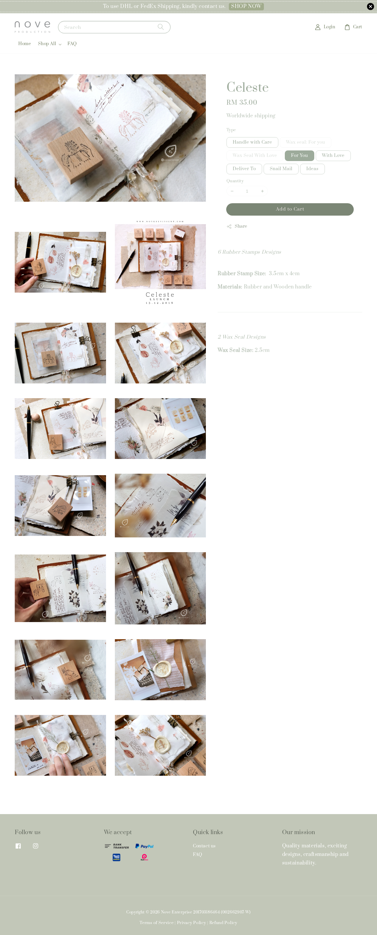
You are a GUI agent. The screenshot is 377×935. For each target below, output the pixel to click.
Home (24, 44)
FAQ (72, 44)
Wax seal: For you (305, 142)
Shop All (47, 44)
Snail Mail (281, 169)
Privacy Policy (191, 923)
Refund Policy (223, 923)
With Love (333, 155)
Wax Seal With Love (255, 155)
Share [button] (241, 226)
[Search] (160, 27)
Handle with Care (252, 142)
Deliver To (244, 169)
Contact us (204, 846)
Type (231, 130)
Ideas (312, 169)
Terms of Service (156, 923)
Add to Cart (290, 209)
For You (299, 155)
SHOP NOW (246, 6)
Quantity (235, 181)
